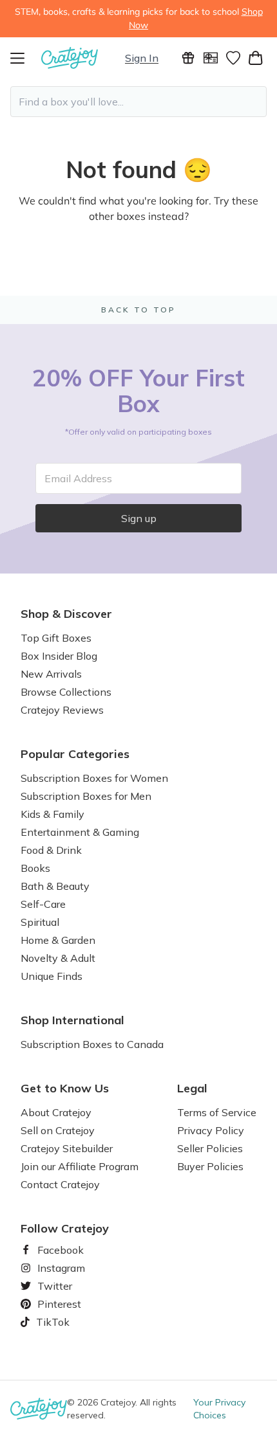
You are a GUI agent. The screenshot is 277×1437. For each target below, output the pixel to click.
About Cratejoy (56, 1112)
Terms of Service (216, 1112)
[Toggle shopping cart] (255, 57)
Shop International (72, 1020)
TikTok (48, 1321)
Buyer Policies (210, 1166)
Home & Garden (58, 940)
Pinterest (54, 1303)
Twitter (49, 1285)
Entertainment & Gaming (80, 832)
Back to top (138, 309)
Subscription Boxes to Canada (92, 1044)
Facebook (55, 1249)
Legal (192, 1088)
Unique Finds (51, 976)
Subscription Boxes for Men (86, 796)
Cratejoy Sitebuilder (67, 1148)
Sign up (139, 518)
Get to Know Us (65, 1088)
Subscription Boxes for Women (94, 778)
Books (35, 868)
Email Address (78, 478)
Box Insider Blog (59, 655)
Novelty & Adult (58, 958)
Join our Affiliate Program (79, 1166)
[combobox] (138, 101)
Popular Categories (75, 754)
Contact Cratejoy (60, 1184)
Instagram (56, 1267)
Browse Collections (66, 691)
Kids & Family (52, 814)
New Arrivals (51, 673)
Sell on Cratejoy (58, 1130)
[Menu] (25, 57)
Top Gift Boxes (56, 637)
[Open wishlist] (233, 57)
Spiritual (40, 922)
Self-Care (43, 904)
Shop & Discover (66, 614)
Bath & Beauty (55, 886)
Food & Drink (51, 850)
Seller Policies (210, 1148)
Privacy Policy (210, 1130)
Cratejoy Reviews (62, 709)
